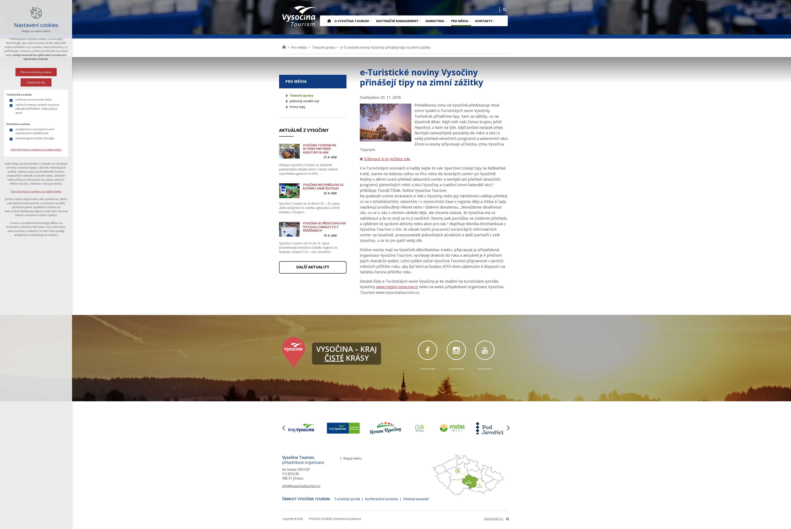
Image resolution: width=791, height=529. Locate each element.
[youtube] (485, 350)
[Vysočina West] (452, 428)
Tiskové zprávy (301, 95)
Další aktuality (312, 266)
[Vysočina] (299, 16)
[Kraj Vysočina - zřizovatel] (343, 428)
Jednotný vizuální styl (304, 101)
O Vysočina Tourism (351, 21)
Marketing (435, 21)
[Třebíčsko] (419, 428)
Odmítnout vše (36, 82)
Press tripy (297, 107)
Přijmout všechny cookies (36, 72)
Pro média (459, 21)
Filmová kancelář (416, 499)
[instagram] (456, 350)
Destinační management (397, 21)
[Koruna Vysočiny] (385, 428)
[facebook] (427, 350)
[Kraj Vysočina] (301, 428)
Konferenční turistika (381, 499)
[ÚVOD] (329, 21)
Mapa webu (352, 458)
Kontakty (484, 21)
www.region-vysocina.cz (397, 286)
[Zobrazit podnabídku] (370, 20)
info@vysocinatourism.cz (301, 486)
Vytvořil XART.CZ (493, 519)
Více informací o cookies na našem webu (36, 149)
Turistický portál (347, 499)
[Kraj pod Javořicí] (490, 428)
